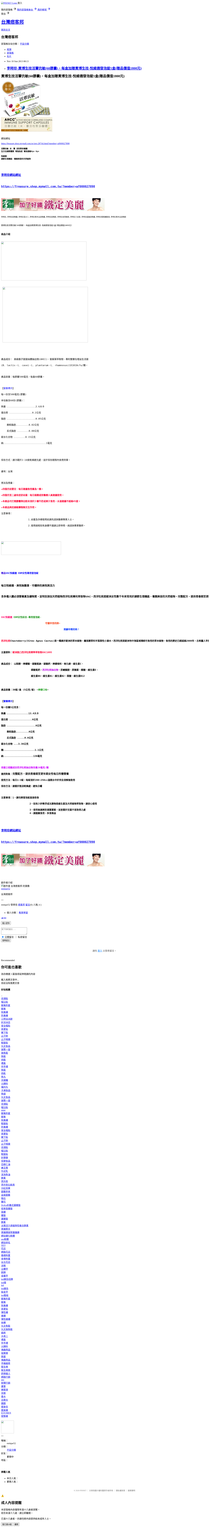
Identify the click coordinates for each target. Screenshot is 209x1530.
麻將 (3, 1333)
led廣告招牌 (7, 1279)
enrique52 (5, 889)
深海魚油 (5, 1174)
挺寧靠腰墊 (7, 1208)
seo (2, 1379)
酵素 (3, 1178)
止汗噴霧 (5, 1039)
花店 (3, 1248)
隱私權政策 (120, 1490)
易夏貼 (4, 1029)
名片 (9, 56)
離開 (16, 1524)
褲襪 (3, 1316)
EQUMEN (6, 1413)
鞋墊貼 (4, 1043)
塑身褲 (4, 1410)
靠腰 (3, 1212)
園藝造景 (5, 1191)
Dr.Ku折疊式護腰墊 (10, 1205)
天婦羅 (4, 1080)
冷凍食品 (5, 1090)
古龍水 (4, 1400)
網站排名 (5, 1242)
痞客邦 (21, 905)
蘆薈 (3, 1386)
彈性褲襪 (5, 1319)
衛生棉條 (5, 1370)
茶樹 (3, 1393)
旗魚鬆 (4, 1053)
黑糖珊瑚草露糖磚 (10, 1232)
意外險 (4, 1181)
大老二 (4, 1336)
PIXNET (83, 1490)
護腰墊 (4, 1219)
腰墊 (3, 1215)
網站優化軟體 (8, 1236)
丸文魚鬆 (5, 1326)
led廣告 (4, 1288)
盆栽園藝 (5, 1195)
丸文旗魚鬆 (7, 1329)
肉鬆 (3, 1060)
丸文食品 (5, 1046)
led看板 (4, 1295)
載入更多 (6, 923)
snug (3, 1110)
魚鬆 (3, 1056)
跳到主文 (5, 30)
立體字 (4, 1269)
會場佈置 (5, 1259)
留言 (27, 905)
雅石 (3, 1198)
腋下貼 (4, 1032)
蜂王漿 (4, 1168)
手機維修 (5, 1363)
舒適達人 (5, 1373)
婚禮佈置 (5, 1255)
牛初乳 (4, 1171)
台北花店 (5, 1262)
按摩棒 (4, 1353)
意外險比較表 (8, 1185)
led (2, 1285)
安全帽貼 (5, 1026)
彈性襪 (4, 1312)
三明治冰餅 (7, 1019)
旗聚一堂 (5, 1049)
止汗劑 (4, 1036)
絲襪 (3, 1322)
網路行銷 (5, 1377)
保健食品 (5, 1161)
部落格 (10, 53)
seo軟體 (5, 1239)
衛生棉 (4, 1367)
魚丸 (3, 1077)
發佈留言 (6, 940)
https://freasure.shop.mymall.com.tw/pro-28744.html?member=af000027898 (35, 143)
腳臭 (3, 1009)
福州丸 (4, 1087)
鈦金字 (4, 1292)
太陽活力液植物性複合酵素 (14, 1225)
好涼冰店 (5, 1022)
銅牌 (3, 1272)
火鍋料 (4, 1083)
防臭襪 (4, 1015)
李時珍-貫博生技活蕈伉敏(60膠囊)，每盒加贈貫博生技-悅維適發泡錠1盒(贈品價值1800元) (74, 68)
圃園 (3, 1403)
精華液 (4, 1390)
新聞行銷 (5, 1383)
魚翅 (3, 1094)
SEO (3, 1245)
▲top (3, 917)
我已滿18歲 (7, 1524)
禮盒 (3, 1063)
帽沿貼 (4, 1002)
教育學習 (23, 912)
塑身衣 (4, 1407)
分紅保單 (5, 1188)
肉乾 (3, 1073)
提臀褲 (4, 1416)
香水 (3, 1396)
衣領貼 (4, 998)
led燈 (3, 1282)
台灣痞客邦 (12, 22)
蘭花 (3, 1202)
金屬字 (4, 1276)
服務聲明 (131, 1490)
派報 (3, 1265)
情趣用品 (5, 1350)
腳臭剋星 (5, 1005)
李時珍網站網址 (11, 175)
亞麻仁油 (5, 1164)
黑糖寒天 (5, 1229)
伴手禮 (4, 1066)
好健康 (4, 1157)
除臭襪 (4, 1012)
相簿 (9, 49)
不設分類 (24, 44)
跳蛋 (3, 1356)
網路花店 (5, 1252)
